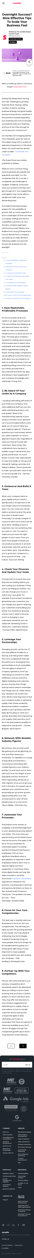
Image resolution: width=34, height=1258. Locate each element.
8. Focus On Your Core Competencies (18, 295)
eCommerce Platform (7, 1185)
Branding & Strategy (24, 1132)
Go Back (11, 1046)
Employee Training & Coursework (24, 1214)
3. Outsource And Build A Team (15, 273)
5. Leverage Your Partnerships (15, 282)
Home (15, 70)
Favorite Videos (23, 1180)
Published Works (16, 39)
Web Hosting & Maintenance (23, 1202)
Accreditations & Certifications (8, 1138)
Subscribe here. (20, 87)
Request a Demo (8, 1173)
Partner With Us (8, 1153)
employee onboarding (21, 879)
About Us (6, 1132)
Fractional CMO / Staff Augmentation (24, 1206)
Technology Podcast (22, 1177)
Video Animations (24, 1142)
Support (5, 1200)
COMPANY (6, 1128)
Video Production (23, 1139)
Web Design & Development (22, 1135)
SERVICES (21, 1128)
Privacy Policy (18, 1245)
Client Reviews (8, 1135)
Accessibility (5, 1248)
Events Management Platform (7, 1180)
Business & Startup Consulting (24, 1210)
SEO (19, 1163)
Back (8, 73)
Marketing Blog (23, 1173)
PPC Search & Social (24, 1147)
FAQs (19, 1187)
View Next (23, 1046)
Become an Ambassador (7, 1149)
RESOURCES (22, 1170)
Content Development (22, 1159)
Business (13, 42)
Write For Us (7, 1146)
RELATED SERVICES (21, 1196)
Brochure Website (9, 1189)
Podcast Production (24, 1144)
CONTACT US (7, 1196)
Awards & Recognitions (7, 1142)
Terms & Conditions (7, 1245)
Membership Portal (9, 1176)
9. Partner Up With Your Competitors (17, 298)
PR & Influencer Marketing (23, 1155)
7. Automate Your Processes (14, 292)
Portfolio (7, 1170)
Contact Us (5, 1239)
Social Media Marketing (22, 1150)
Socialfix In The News (23, 1184)
